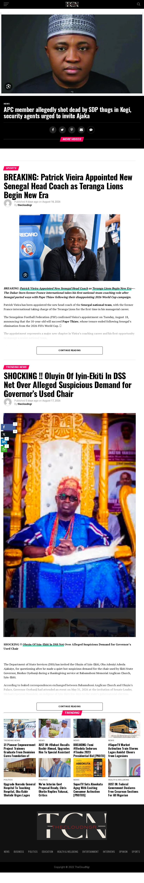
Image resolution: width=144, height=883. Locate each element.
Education (47, 851)
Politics (33, 851)
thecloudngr (25, 205)
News (6, 851)
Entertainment (90, 851)
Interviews (109, 851)
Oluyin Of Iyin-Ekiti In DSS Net (43, 644)
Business (19, 851)
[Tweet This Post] (62, 130)
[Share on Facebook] (53, 130)
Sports (136, 851)
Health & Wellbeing (67, 851)
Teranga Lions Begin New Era (111, 288)
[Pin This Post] (71, 130)
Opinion (123, 851)
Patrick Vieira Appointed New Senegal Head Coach (54, 288)
